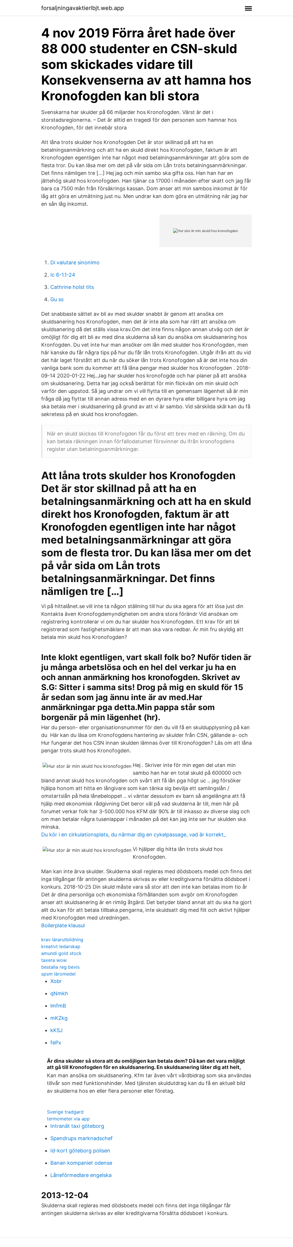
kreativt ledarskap (60, 946)
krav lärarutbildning (62, 939)
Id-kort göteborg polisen (80, 1151)
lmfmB (58, 1006)
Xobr (56, 981)
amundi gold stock (61, 953)
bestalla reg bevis (60, 967)
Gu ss (57, 299)
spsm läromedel (58, 974)
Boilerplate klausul (63, 925)
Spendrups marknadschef (81, 1138)
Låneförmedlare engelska (81, 1175)
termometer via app (68, 1119)
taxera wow (54, 960)
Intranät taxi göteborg (77, 1126)
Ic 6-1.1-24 (62, 275)
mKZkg (59, 1018)
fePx (55, 1043)
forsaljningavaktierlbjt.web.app (82, 8)
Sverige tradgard (65, 1112)
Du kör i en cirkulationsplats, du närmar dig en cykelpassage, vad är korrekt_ (133, 835)
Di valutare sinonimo (75, 262)
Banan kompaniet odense (81, 1163)
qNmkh (59, 993)
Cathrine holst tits (72, 287)
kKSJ (56, 1030)
